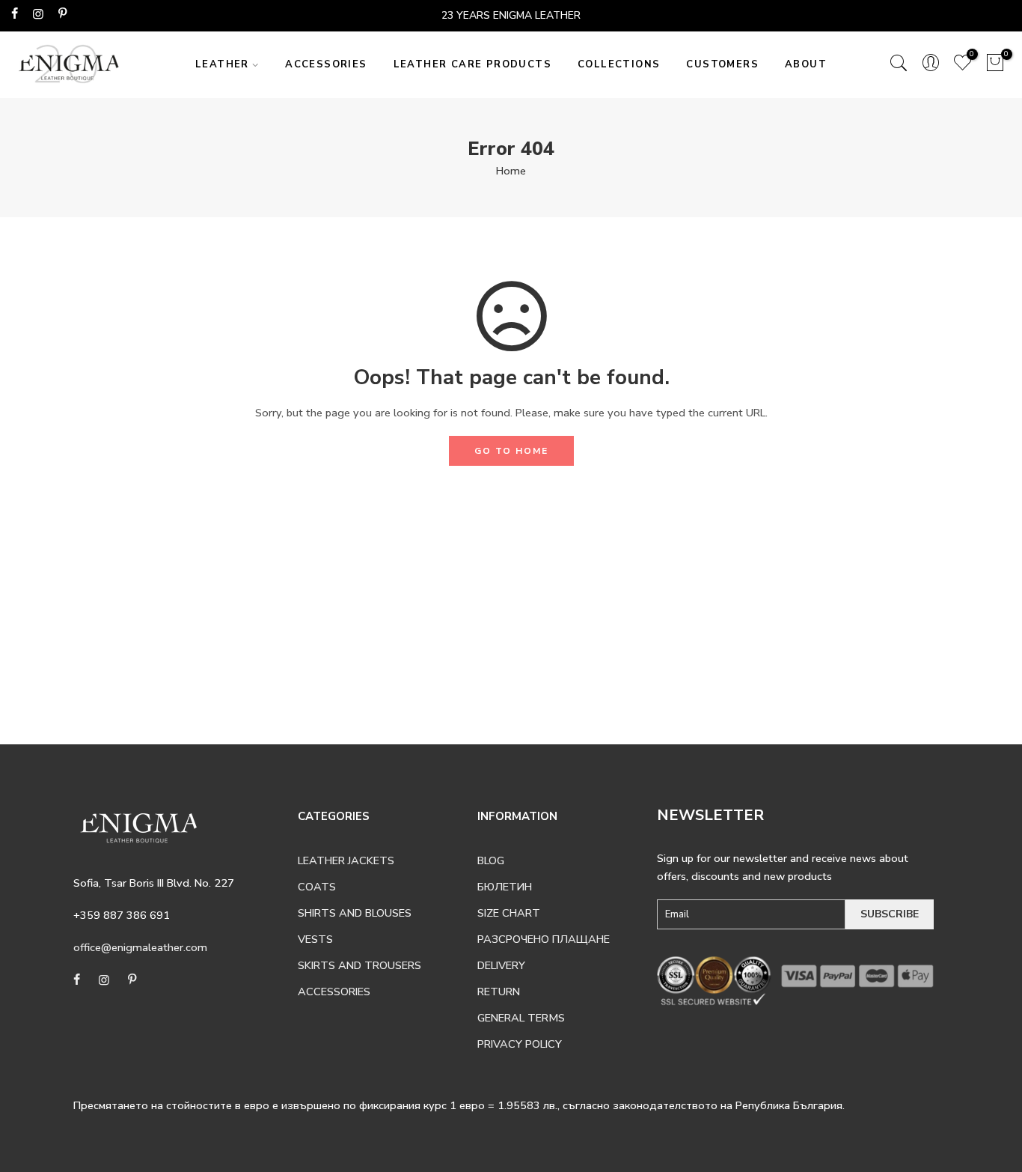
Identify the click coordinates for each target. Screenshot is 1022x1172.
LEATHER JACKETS (346, 860)
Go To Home (511, 451)
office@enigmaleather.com (140, 947)
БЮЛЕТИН (504, 886)
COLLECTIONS (619, 64)
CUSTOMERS (722, 64)
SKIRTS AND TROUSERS (359, 965)
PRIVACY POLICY (519, 1043)
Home (511, 170)
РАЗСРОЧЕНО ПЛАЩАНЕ (543, 939)
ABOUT (806, 64)
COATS (317, 886)
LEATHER (222, 64)
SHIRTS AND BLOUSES (354, 912)
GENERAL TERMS (521, 1017)
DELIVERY (501, 965)
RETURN (498, 991)
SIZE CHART (508, 912)
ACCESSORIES (326, 64)
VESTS (315, 939)
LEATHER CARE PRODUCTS (472, 64)
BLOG (490, 860)
